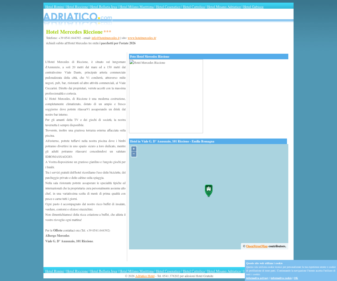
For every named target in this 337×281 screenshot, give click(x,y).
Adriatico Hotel (145, 276)
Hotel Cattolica (194, 6)
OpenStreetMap (257, 246)
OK (296, 278)
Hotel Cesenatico (168, 6)
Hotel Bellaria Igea (103, 6)
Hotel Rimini (54, 6)
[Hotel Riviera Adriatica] (168, 27)
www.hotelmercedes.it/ (142, 38)
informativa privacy (257, 278)
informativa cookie (281, 278)
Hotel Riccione (77, 6)
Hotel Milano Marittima (137, 6)
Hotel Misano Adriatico (224, 6)
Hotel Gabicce (253, 6)
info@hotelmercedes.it (106, 38)
